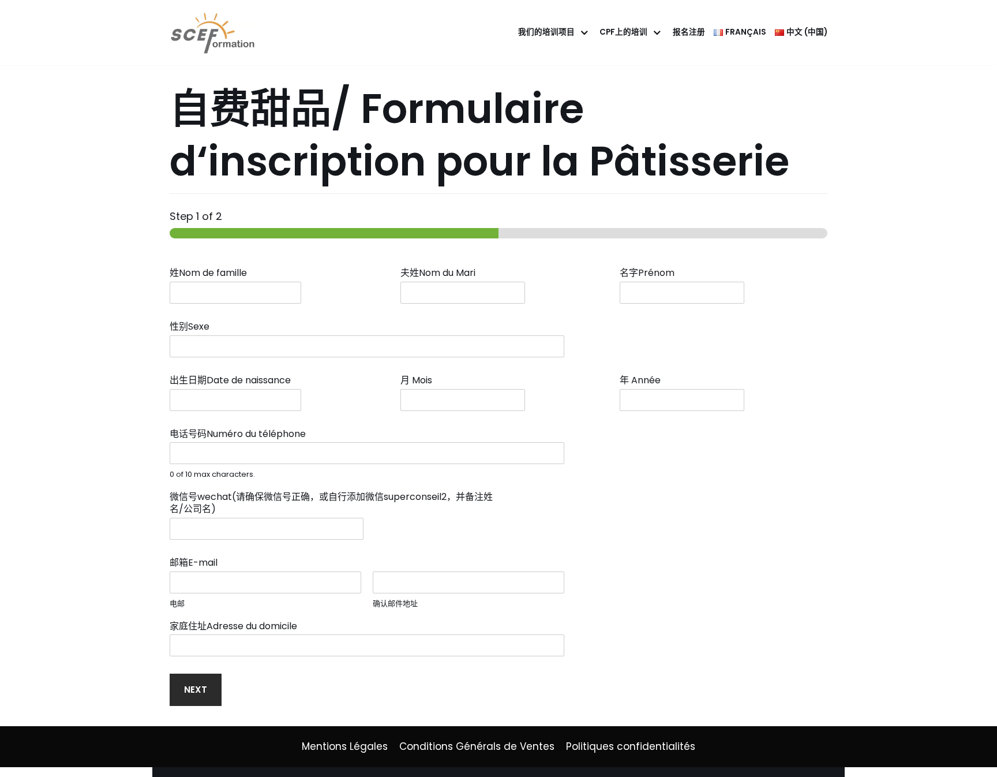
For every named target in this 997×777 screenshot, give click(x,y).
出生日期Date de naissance (234, 381)
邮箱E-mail (197, 563)
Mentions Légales (345, 746)
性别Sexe (193, 327)
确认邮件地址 (395, 604)
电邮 (177, 604)
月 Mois (419, 381)
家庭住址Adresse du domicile (237, 627)
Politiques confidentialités (630, 746)
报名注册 (689, 32)
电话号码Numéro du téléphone (241, 434)
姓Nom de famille (212, 273)
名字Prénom (650, 273)
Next (195, 689)
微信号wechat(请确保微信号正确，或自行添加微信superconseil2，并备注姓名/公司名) (331, 503)
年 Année (644, 381)
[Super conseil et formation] (216, 32)
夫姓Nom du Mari (437, 273)
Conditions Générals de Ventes (476, 746)
